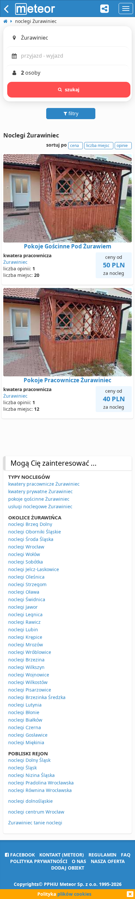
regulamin (102, 855)
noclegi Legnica (25, 614)
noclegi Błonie (23, 712)
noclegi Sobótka (25, 562)
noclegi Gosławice (28, 735)
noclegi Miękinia (26, 742)
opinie (122, 145)
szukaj (72, 89)
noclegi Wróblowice (29, 652)
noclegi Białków (25, 720)
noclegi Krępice (25, 637)
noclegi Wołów (24, 554)
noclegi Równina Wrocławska (40, 790)
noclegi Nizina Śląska (31, 775)
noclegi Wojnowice (28, 675)
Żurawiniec (15, 262)
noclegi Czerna (24, 727)
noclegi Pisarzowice (29, 690)
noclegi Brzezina (26, 659)
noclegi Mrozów (25, 644)
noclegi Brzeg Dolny (30, 524)
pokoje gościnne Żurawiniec (38, 499)
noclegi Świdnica (26, 599)
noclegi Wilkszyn (26, 667)
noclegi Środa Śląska (30, 539)
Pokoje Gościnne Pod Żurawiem (67, 246)
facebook (22, 855)
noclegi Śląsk (22, 767)
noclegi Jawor (23, 607)
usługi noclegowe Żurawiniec (40, 506)
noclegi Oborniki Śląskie (34, 532)
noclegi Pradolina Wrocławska (41, 783)
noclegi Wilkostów (28, 682)
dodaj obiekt (67, 868)
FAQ (125, 855)
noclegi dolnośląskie (30, 801)
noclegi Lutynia (25, 705)
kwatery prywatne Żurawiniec (40, 491)
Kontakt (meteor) (61, 855)
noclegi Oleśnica (26, 577)
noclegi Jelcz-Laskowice (33, 569)
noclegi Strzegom (27, 584)
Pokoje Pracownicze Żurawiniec (67, 380)
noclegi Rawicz (24, 622)
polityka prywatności (38, 861)
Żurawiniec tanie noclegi (35, 822)
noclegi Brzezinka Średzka (37, 697)
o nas (79, 861)
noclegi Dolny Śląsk (29, 760)
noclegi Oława (23, 592)
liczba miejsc (97, 145)
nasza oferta (108, 861)
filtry (72, 113)
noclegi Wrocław (26, 547)
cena (74, 145)
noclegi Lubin (23, 629)
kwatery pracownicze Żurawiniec (44, 484)
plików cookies (74, 894)
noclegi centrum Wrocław (36, 812)
